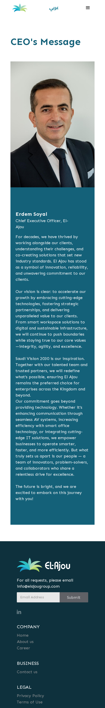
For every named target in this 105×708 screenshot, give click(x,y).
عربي (54, 8)
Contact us (27, 671)
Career (23, 648)
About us (25, 641)
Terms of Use (30, 702)
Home (23, 635)
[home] (19, 8)
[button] (88, 7)
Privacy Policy (30, 695)
